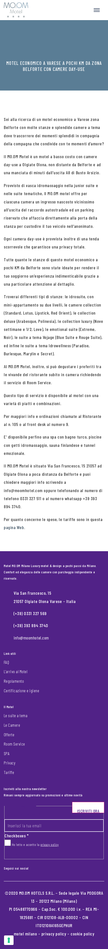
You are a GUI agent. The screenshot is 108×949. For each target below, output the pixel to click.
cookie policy (82, 933)
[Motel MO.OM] (16, 10)
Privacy (9, 762)
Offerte (9, 734)
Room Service (14, 743)
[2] (9, 940)
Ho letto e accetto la (35, 844)
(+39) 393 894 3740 (31, 625)
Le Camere (12, 724)
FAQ (6, 662)
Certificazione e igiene (21, 690)
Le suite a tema (15, 715)
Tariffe (9, 772)
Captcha (11, 854)
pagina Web (14, 527)
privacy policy (49, 844)
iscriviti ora (88, 810)
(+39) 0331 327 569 (30, 613)
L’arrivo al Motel (15, 671)
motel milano (25, 933)
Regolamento (14, 680)
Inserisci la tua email (22, 814)
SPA (7, 753)
